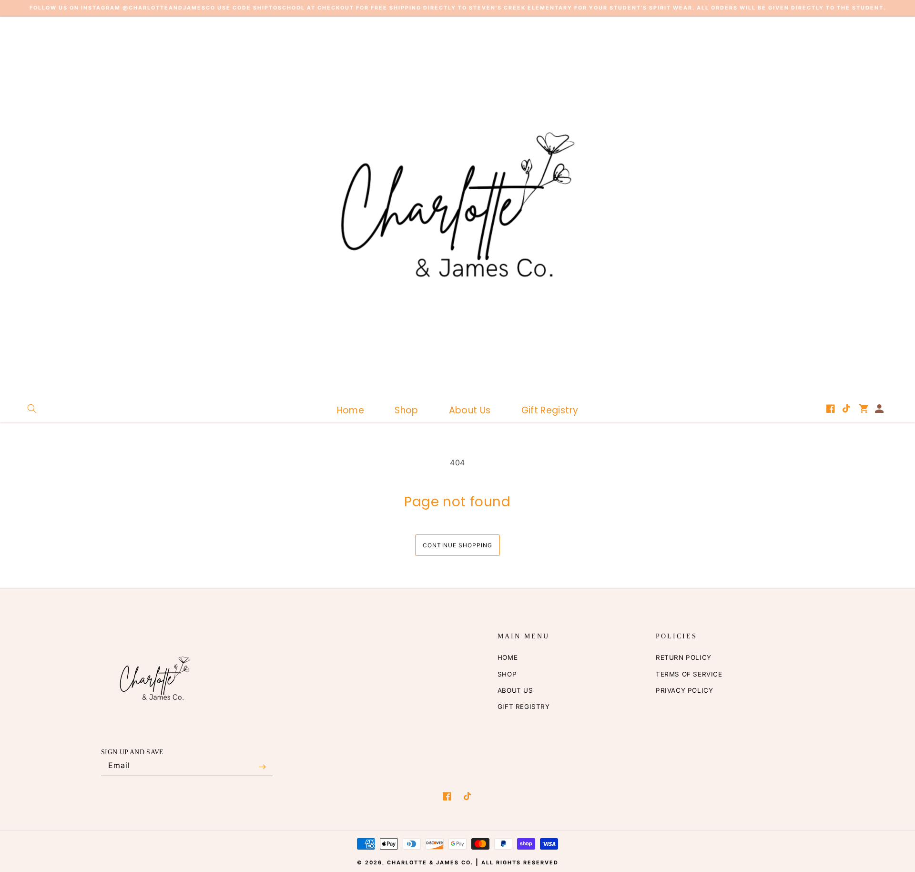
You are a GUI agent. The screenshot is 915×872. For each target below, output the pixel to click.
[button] (32, 408)
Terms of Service (689, 674)
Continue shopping (457, 545)
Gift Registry (524, 706)
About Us (515, 690)
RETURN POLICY (684, 657)
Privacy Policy (684, 690)
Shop (507, 674)
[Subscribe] (262, 767)
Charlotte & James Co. (431, 863)
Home (508, 657)
